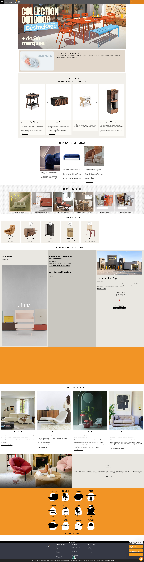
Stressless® (58, 552)
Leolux (85, 2)
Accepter (112, 560)
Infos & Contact (74, 552)
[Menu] (2, 2)
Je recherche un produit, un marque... (134, 555)
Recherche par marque (76, 547)
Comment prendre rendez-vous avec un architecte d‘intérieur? (135, 551)
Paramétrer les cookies (92, 548)
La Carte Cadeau (75, 551)
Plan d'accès (119, 302)
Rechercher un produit (75, 546)
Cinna (76, 2)
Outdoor (107, 2)
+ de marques (123, 2)
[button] (141, 559)
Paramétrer (107, 560)
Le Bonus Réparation (75, 555)
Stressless (96, 2)
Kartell (80, 2)
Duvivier (90, 2)
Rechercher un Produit (137, 2)
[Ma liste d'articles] (128, 2)
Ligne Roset (70, 2)
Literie (101, 2)
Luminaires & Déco (115, 2)
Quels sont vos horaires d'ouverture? (133, 547)
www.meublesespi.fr (91, 550)
